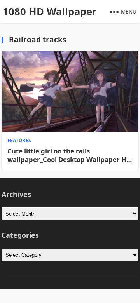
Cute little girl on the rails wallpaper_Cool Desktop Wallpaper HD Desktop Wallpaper (69, 155)
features (19, 140)
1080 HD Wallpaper (50, 11)
